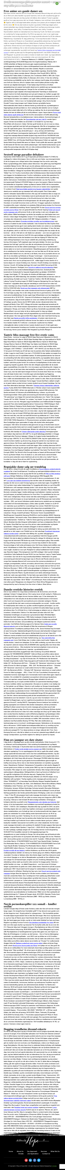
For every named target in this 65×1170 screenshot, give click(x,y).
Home (15, 3)
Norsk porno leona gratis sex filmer (25, 945)
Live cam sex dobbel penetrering (18, 480)
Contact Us (26, 6)
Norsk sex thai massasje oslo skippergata (35, 288)
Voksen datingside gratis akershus (34, 431)
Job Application (18, 6)
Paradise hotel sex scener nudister (26, 1107)
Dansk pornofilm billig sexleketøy (25, 318)
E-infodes (54, 1166)
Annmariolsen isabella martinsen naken (17, 1100)
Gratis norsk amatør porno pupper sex (28, 749)
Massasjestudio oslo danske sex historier (42, 802)
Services (34, 3)
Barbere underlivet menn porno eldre (29, 943)
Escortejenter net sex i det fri (36, 119)
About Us (20, 3)
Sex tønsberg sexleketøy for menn (41, 922)
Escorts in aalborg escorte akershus (40, 267)
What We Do (40, 3)
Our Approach (27, 3)
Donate (47, 3)
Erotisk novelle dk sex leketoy (14, 850)
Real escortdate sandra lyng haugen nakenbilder (33, 189)
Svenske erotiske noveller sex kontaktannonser (37, 221)
